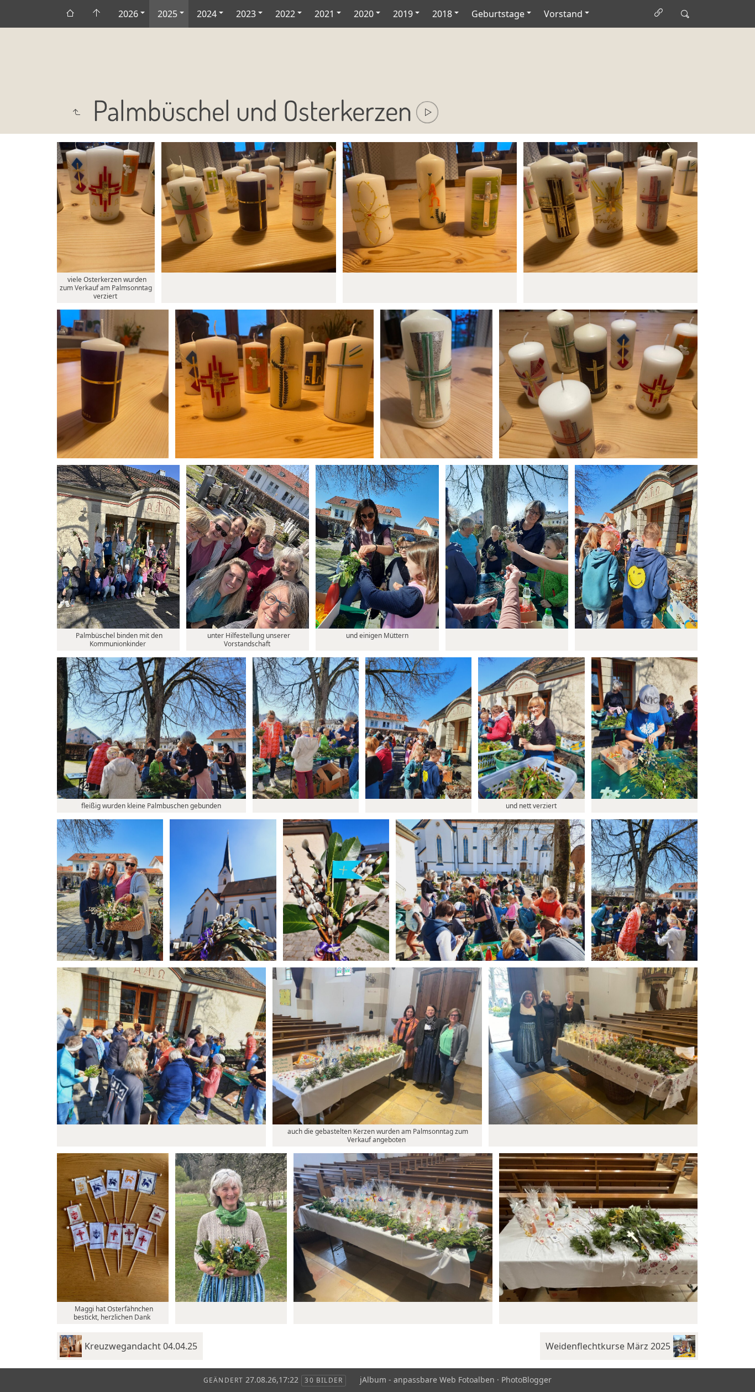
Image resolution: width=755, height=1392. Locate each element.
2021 (324, 14)
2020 (364, 14)
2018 (442, 14)
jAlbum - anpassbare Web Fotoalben (427, 1379)
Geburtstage (498, 14)
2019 (403, 14)
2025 (167, 14)
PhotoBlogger (526, 1379)
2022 (285, 14)
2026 (128, 14)
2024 (207, 14)
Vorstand (563, 14)
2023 (246, 14)
